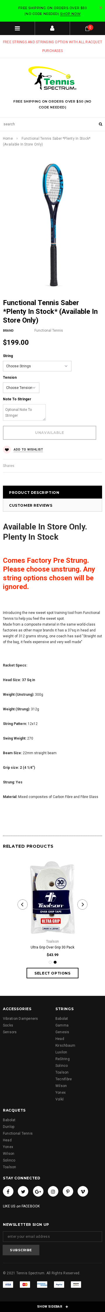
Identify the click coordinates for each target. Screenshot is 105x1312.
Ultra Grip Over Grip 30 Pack (52, 947)
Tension (10, 377)
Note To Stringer (17, 399)
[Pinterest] (68, 1191)
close (100, 7)
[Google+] (38, 1191)
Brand (8, 331)
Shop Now (70, 14)
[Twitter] (23, 1191)
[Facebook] (8, 1191)
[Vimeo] (83, 1191)
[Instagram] (53, 1191)
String (8, 356)
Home (8, 138)
